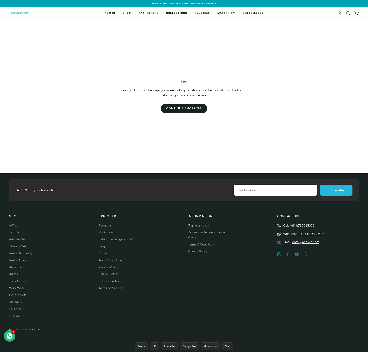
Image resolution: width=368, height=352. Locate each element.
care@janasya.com (305, 242)
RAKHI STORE (148, 13)
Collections (176, 13)
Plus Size (15, 309)
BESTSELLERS (253, 13)
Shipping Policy (109, 281)
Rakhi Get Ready (20, 253)
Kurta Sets (16, 267)
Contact (104, 253)
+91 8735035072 (302, 225)
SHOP (127, 13)
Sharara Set (17, 246)
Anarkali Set (17, 239)
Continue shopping (184, 108)
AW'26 (13, 225)
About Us (105, 225)
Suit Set (14, 232)
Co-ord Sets (17, 295)
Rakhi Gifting (18, 260)
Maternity (15, 302)
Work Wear (16, 288)
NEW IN (110, 13)
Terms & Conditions (201, 244)
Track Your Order (110, 260)
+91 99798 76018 (311, 234)
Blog (102, 246)
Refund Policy (108, 274)
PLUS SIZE (202, 13)
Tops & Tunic (18, 281)
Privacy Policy (108, 267)
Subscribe (336, 190)
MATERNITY (226, 13)
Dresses (15, 316)
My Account (107, 232)
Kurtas (13, 274)
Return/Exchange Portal (115, 239)
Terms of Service (110, 288)
